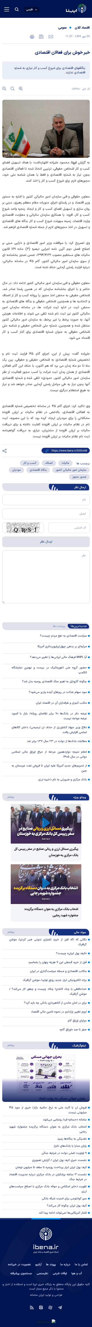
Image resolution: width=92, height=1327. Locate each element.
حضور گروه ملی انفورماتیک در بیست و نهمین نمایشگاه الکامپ (49, 670)
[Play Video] (46, 824)
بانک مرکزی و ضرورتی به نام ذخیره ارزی (62, 779)
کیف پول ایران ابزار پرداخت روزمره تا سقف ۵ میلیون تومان (51, 1167)
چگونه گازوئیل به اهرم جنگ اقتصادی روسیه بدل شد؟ (54, 681)
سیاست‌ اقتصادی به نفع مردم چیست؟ (63, 636)
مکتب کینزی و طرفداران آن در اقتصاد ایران (61, 703)
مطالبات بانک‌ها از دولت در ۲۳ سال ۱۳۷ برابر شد (57, 741)
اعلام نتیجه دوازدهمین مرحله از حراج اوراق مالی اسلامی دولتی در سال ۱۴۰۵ (49, 754)
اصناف (49, 463)
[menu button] (6, 9)
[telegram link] (60, 1306)
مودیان (16, 470)
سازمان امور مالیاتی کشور (71, 470)
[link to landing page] (65, 9)
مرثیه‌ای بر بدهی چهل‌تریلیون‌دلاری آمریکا (62, 646)
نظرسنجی (42, 1273)
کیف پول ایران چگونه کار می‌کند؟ (67, 1206)
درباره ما (65, 1264)
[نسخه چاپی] (32, 36)
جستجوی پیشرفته (21, 1273)
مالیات (65, 463)
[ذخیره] (41, 36)
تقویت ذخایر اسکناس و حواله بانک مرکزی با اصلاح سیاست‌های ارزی (48, 1189)
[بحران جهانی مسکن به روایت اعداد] (46, 1078)
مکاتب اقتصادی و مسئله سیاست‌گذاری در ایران (58, 971)
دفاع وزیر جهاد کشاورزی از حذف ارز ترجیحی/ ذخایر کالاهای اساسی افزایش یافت (49, 730)
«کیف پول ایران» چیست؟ (71, 953)
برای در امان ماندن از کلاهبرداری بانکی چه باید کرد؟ (55, 1003)
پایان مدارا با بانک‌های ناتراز (70, 1146)
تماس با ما (81, 1264)
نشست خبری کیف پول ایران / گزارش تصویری (59, 1160)
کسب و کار (29, 463)
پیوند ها (51, 1264)
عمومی (62, 28)
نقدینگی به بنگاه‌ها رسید (72, 1139)
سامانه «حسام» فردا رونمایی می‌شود (65, 1119)
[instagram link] (41, 1306)
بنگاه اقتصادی (38, 470)
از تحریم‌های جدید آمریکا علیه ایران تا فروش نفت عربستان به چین (49, 768)
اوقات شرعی (60, 1273)
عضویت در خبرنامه (19, 1264)
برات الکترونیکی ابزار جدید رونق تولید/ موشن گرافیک (55, 980)
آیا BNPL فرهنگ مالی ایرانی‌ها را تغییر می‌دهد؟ (58, 657)
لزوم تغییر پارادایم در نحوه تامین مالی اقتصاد (59, 1012)
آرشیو (38, 1264)
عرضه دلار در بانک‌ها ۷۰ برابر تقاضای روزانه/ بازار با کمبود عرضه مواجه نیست (49, 716)
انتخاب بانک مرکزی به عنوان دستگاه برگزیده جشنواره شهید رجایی (48, 1129)
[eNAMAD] (46, 1322)
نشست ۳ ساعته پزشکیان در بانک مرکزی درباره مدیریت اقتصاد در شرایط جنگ (48, 1177)
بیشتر (8, 796)
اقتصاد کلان (82, 28)
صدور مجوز (79, 477)
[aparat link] (50, 1306)
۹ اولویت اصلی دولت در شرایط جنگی (64, 1153)
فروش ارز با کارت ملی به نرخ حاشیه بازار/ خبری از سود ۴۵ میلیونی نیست (48, 1110)
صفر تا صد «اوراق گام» (73, 1029)
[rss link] (32, 1306)
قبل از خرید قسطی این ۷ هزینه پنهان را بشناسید (57, 962)
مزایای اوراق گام (77, 1021)
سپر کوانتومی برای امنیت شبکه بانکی (64, 1198)
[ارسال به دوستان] (50, 36)
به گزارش (80, 162)
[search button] (16, 9)
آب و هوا (76, 1273)
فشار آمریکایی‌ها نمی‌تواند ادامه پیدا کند (63, 1213)
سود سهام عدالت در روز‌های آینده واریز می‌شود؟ (58, 692)
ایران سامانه (37, 1295)
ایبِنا (74, 162)
